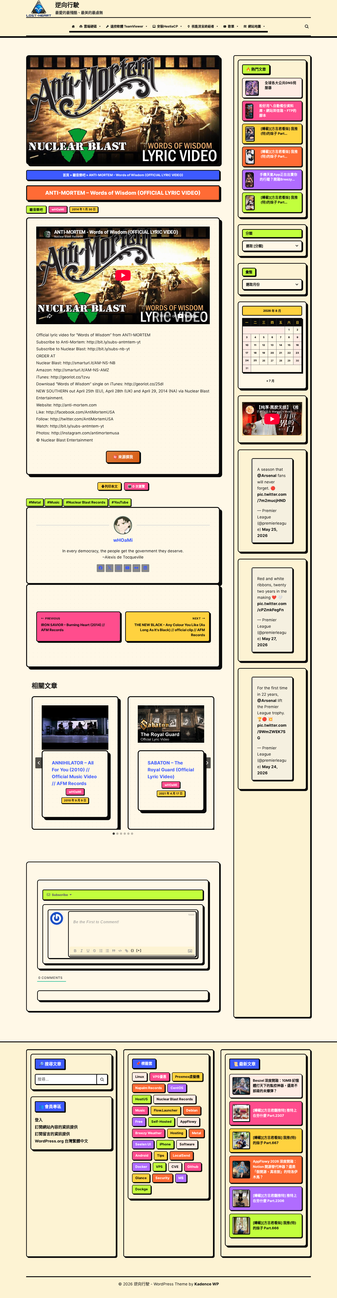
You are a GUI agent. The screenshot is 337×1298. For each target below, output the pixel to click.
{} (132, 950)
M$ (181, 1178)
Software (187, 1144)
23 (297, 352)
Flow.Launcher (165, 1110)
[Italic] (81, 950)
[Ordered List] (101, 950)
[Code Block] (120, 950)
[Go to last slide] (39, 762)
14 (280, 345)
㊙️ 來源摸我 (123, 457)
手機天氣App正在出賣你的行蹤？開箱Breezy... (278, 177)
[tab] (114, 833)
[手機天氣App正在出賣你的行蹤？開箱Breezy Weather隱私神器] (249, 179)
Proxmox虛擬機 (187, 1077)
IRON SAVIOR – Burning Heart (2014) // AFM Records (73, 624)
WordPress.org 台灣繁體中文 (61, 1141)
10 (247, 345)
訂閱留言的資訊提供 (52, 1134)
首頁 (66, 175)
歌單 (231, 26)
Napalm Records (148, 1088)
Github (192, 1167)
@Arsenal (266, 475)
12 (263, 345)
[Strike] (94, 950)
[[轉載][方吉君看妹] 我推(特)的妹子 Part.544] (249, 156)
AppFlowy (188, 1122)
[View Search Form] (307, 26)
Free (139, 1122)
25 (255, 360)
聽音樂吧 (79, 175)
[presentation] (75, 727)
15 (289, 345)
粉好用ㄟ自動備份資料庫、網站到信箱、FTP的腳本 (277, 111)
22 (289, 352)
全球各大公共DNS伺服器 (280, 85)
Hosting (176, 1133)
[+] (138, 950)
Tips (160, 1155)
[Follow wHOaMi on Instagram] (118, 568)
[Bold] (75, 950)
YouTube (120, 502)
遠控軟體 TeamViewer (126, 26)
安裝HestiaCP (167, 26)
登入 (39, 1120)
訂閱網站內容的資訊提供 (56, 1127)
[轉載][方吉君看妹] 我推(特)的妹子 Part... (279, 131)
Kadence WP (206, 1284)
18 (255, 352)
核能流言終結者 (203, 26)
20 (272, 352)
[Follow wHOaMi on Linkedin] (145, 568)
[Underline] (88, 950)
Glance (141, 1178)
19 (263, 352)
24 (247, 360)
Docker (141, 1167)
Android (141, 1155)
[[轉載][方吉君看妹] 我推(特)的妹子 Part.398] (249, 133)
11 (255, 345)
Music (53, 502)
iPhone (165, 1144)
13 (272, 345)
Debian (192, 1110)
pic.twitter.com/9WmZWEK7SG (272, 731)
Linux (139, 1077)
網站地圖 (254, 26)
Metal (35, 502)
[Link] (126, 950)
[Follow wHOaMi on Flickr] (136, 568)
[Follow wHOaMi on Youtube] (127, 568)
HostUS (141, 1099)
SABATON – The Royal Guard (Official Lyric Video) (171, 769)
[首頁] (73, 26)
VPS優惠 (159, 1077)
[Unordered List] (107, 950)
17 (247, 352)
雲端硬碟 (90, 26)
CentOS (177, 1088)
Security (162, 1178)
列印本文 (111, 486)
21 (280, 352)
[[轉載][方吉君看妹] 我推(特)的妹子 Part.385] (249, 202)
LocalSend (181, 1155)
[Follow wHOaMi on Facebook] (101, 568)
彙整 (249, 272)
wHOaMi (58, 209)
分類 (249, 233)
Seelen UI (143, 1144)
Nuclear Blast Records (85, 502)
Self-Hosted (161, 1122)
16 (297, 345)
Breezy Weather (148, 1133)
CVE (175, 1167)
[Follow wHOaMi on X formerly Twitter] (109, 568)
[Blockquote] (113, 950)
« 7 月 (270, 381)
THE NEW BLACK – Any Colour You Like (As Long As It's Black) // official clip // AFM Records (169, 627)
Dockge (141, 1189)
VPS (159, 1167)
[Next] (207, 762)
